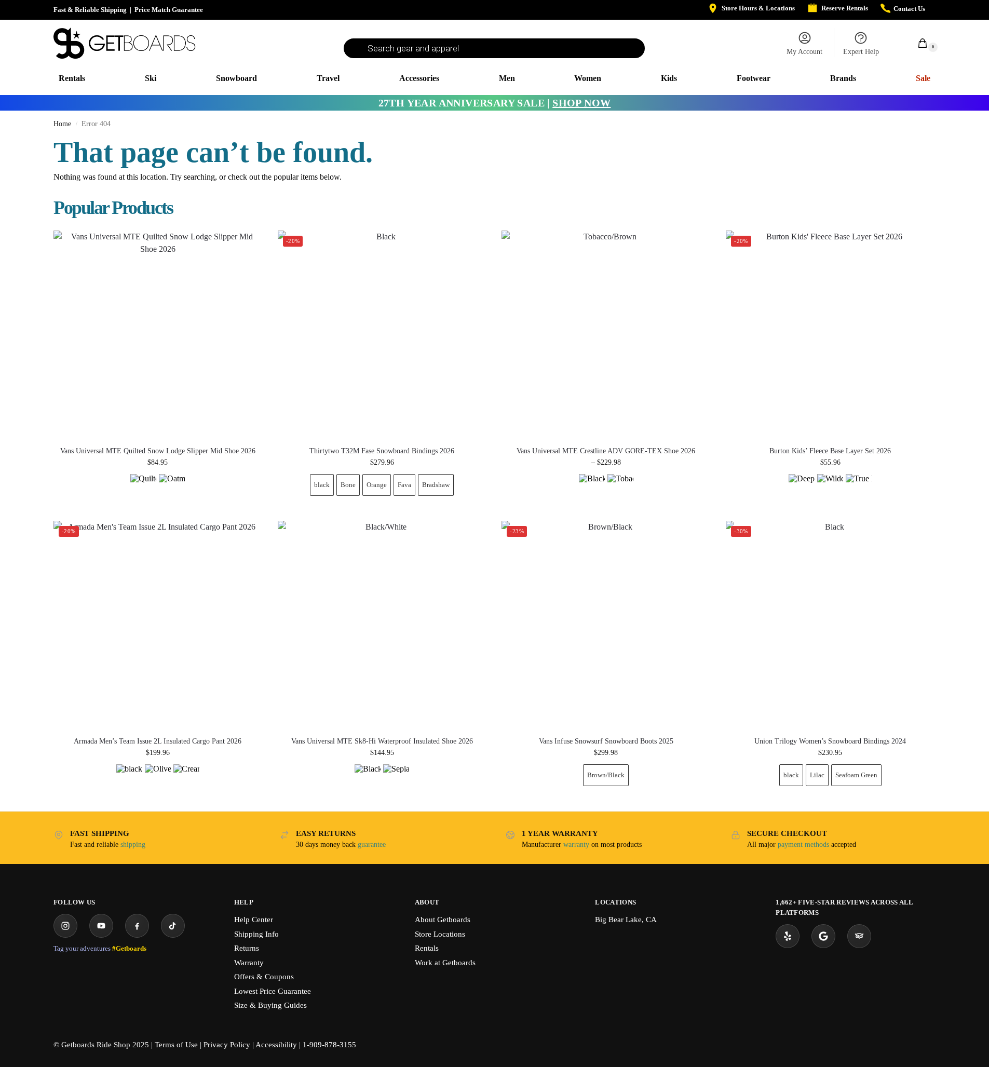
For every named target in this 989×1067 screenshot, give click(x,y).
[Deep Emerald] (802, 487)
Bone (348, 485)
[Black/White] (368, 777)
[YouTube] (101, 926)
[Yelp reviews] (788, 936)
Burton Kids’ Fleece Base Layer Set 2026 (830, 451)
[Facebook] (137, 926)
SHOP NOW (581, 103)
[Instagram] (65, 926)
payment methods (803, 844)
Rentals (427, 948)
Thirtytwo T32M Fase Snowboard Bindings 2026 (381, 451)
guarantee (372, 844)
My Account (804, 52)
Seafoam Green (856, 775)
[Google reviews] (823, 936)
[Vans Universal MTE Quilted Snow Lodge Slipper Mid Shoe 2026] (157, 335)
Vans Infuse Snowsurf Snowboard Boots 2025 (606, 741)
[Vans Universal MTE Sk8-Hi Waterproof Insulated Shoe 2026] (382, 625)
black (322, 485)
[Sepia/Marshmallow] (396, 777)
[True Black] (859, 487)
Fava (404, 485)
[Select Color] (157, 488)
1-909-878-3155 (329, 1045)
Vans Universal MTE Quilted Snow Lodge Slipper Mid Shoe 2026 (157, 451)
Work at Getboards (445, 962)
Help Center (253, 919)
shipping (132, 844)
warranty (576, 844)
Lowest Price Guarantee (272, 991)
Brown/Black (606, 775)
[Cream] (186, 777)
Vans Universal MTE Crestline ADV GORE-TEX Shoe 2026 (606, 451)
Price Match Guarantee (168, 9)
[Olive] (158, 777)
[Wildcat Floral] (830, 487)
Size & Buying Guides (270, 1005)
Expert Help (861, 52)
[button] (917, 43)
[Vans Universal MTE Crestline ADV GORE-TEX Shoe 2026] (606, 335)
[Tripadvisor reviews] (859, 936)
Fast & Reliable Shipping (90, 9)
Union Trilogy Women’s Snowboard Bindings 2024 (830, 741)
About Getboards (442, 919)
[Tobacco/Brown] (620, 487)
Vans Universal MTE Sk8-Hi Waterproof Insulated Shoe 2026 (382, 741)
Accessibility (276, 1045)
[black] (129, 777)
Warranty (249, 962)
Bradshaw (436, 485)
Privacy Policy (227, 1045)
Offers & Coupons (264, 977)
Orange (377, 485)
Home (62, 124)
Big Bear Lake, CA (626, 919)
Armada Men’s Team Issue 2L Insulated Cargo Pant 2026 (157, 741)
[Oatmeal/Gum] (172, 487)
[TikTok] (173, 926)
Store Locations (440, 934)
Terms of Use (176, 1045)
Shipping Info (256, 934)
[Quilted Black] (143, 487)
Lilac (817, 775)
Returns (246, 948)
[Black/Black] (592, 487)
